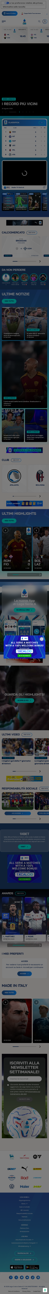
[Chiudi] (42, 639)
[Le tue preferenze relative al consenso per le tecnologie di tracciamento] (45, 1290)
